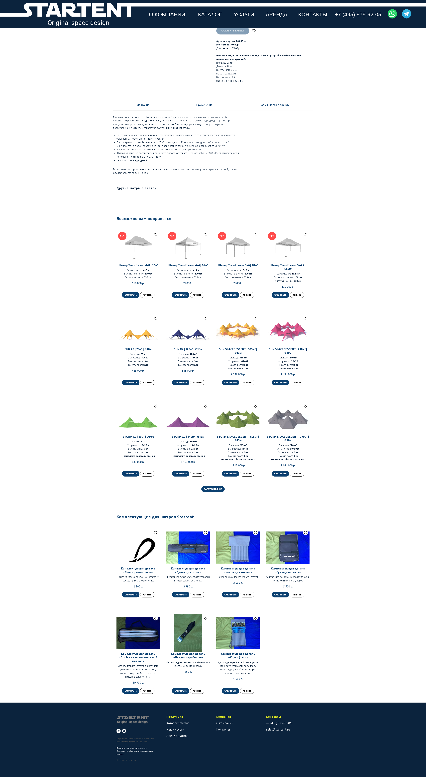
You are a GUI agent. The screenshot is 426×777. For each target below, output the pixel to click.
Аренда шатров (177, 735)
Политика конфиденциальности (131, 748)
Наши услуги (175, 729)
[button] (392, 13)
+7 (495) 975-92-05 (279, 723)
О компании (224, 723)
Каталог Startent (177, 723)
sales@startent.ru (278, 729)
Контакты (223, 729)
